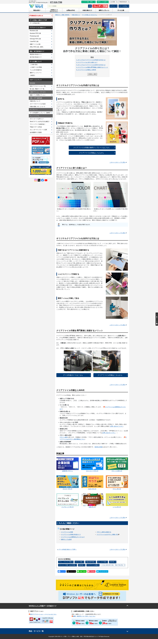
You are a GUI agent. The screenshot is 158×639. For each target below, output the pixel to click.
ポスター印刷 (78, 562)
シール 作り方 (117, 507)
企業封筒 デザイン (67, 471)
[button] (37, 10)
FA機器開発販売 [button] (123, 1)
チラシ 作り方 (117, 489)
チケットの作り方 (117, 471)
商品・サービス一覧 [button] (36, 631)
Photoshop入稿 (34, 36)
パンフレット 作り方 (67, 507)
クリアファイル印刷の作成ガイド (71, 534)
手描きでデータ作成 (36, 127)
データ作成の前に (35, 23)
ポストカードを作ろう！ (37, 118)
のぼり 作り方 (92, 489)
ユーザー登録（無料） (88, 1)
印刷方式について (35, 101)
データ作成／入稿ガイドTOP (38, 20)
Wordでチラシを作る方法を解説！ (40, 121)
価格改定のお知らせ (37, 15)
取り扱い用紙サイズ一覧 (37, 89)
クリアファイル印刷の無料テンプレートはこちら (91, 147)
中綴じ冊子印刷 (90, 562)
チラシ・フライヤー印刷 (65, 562)
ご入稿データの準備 (36, 67)
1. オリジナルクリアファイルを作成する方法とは (90, 60)
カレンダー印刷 (102, 562)
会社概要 (112, 1)
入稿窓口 (32, 75)
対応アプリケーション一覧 (38, 86)
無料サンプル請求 (102, 1)
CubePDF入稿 (34, 41)
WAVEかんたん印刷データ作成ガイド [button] (43, 606)
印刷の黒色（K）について (37, 106)
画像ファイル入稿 (35, 44)
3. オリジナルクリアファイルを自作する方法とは (90, 65)
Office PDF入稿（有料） (37, 47)
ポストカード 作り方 (92, 471)
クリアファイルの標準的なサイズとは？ (73, 537)
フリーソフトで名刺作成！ (38, 124)
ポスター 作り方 (67, 489)
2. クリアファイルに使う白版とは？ (87, 62)
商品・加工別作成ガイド (37, 51)
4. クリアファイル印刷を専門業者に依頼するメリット (92, 67)
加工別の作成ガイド (36, 57)
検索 (90, 6)
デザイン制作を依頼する (104, 532)
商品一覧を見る (112, 565)
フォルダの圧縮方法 (36, 70)
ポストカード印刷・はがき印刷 (67, 565)
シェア (63, 571)
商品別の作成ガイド (36, 54)
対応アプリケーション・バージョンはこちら (43, 614)
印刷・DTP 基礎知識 (36, 98)
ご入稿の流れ (34, 64)
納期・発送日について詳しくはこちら (84, 616)
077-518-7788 (56, 2)
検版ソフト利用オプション (38, 95)
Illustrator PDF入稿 (35, 33)
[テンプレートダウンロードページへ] (40, 160)
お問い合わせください (116, 426)
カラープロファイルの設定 (38, 104)
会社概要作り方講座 (36, 132)
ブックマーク (103, 571)
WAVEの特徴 (98, 447)
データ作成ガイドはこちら (73, 375)
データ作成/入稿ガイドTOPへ (68, 549)
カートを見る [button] (123, 6)
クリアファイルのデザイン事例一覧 (107, 534)
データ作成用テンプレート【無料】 (40, 112)
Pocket (93, 571)
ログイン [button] (112, 6)
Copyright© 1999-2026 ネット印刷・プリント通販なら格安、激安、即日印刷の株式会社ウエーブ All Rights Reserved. (79, 636)
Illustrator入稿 (34, 30)
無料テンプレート (104, 10)
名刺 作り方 (92, 507)
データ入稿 (121, 10)
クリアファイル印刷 (67, 532)
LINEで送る (81, 571)
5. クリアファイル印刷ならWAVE (86, 69)
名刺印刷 (81, 565)
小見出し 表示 (92, 74)
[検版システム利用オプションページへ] (40, 150)
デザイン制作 (64, 437)
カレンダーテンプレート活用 (38, 129)
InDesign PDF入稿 (35, 38)
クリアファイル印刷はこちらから (91, 153)
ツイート (72, 571)
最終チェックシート (36, 72)
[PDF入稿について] (40, 140)
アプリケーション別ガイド (38, 27)
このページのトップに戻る (117, 162)
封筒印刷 (112, 562)
